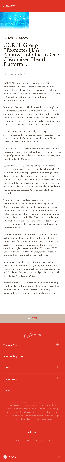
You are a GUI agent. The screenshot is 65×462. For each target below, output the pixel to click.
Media (6, 368)
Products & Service (12, 345)
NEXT (33, 318)
